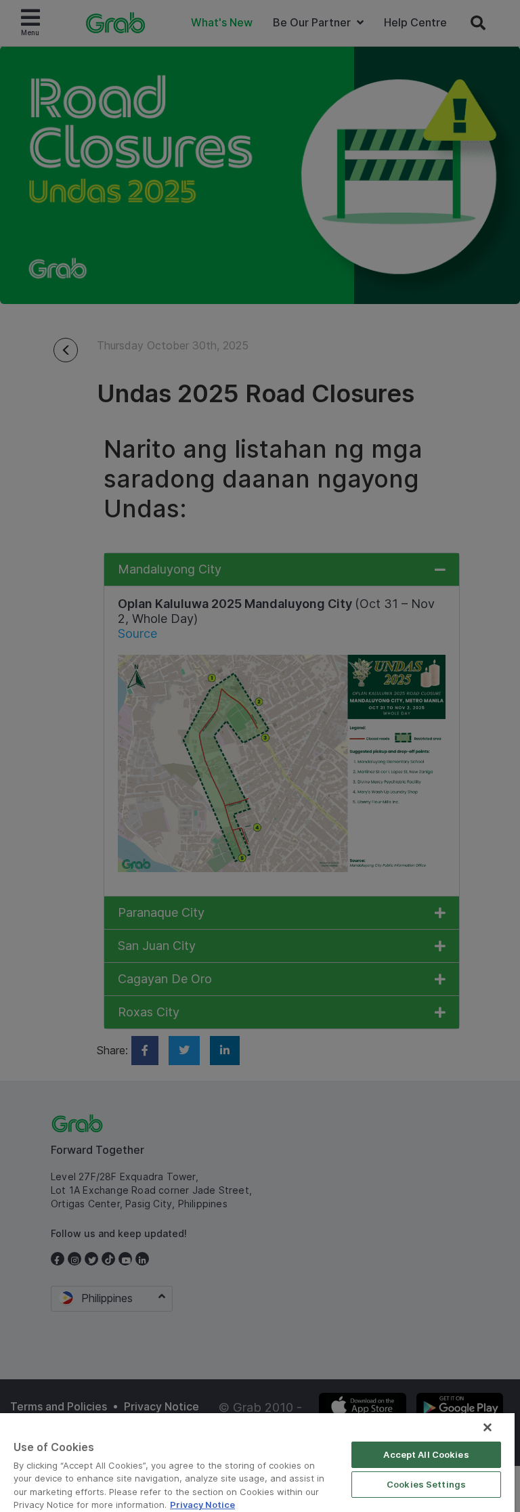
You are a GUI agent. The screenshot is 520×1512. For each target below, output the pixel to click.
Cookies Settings (426, 1484)
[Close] (487, 1427)
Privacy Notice (202, 1504)
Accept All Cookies (426, 1454)
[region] (257, 1462)
